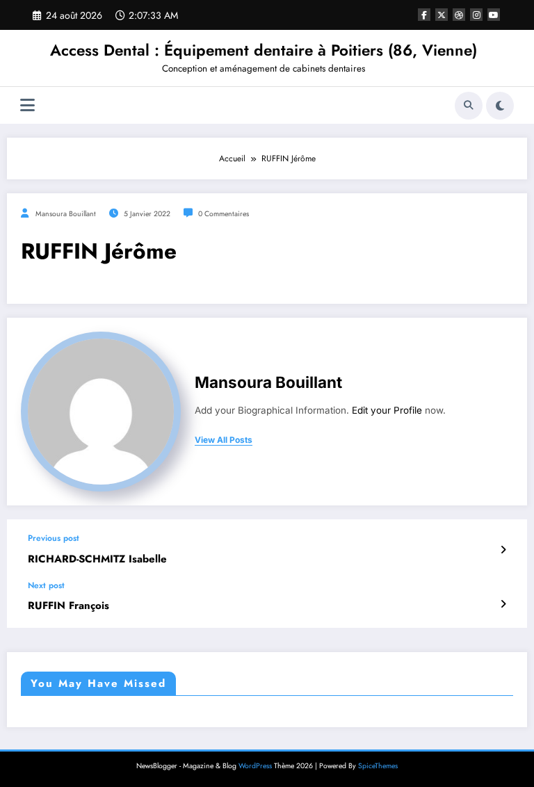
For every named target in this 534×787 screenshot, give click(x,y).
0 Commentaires (223, 214)
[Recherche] (469, 105)
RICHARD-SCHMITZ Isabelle (97, 559)
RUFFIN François (68, 606)
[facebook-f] (424, 14)
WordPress (255, 766)
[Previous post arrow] (503, 550)
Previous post (53, 538)
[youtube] (493, 14)
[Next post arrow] (503, 604)
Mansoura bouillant (65, 214)
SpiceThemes (378, 766)
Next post (46, 585)
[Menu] (27, 105)
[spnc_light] (500, 106)
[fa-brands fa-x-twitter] (441, 14)
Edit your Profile (387, 410)
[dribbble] (459, 14)
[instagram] (476, 14)
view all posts (223, 440)
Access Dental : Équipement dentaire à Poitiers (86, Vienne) (263, 50)
